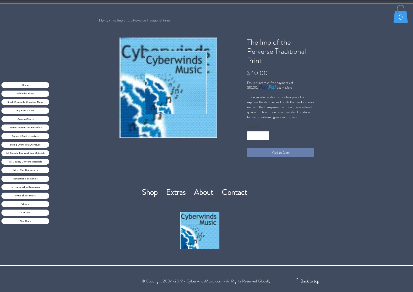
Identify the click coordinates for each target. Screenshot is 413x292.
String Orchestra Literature (25, 144)
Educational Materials (25, 178)
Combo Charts (25, 119)
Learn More (285, 87)
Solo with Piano (25, 93)
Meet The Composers (25, 170)
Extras (180, 192)
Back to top (310, 281)
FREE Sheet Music (25, 195)
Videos (25, 204)
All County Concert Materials (25, 161)
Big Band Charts (25, 110)
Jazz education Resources (25, 187)
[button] (400, 14)
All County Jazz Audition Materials (25, 153)
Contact (25, 212)
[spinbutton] (258, 135)
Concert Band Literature (25, 136)
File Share (25, 221)
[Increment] (265, 135)
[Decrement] (251, 135)
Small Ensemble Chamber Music (25, 102)
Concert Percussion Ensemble (25, 127)
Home (25, 85)
